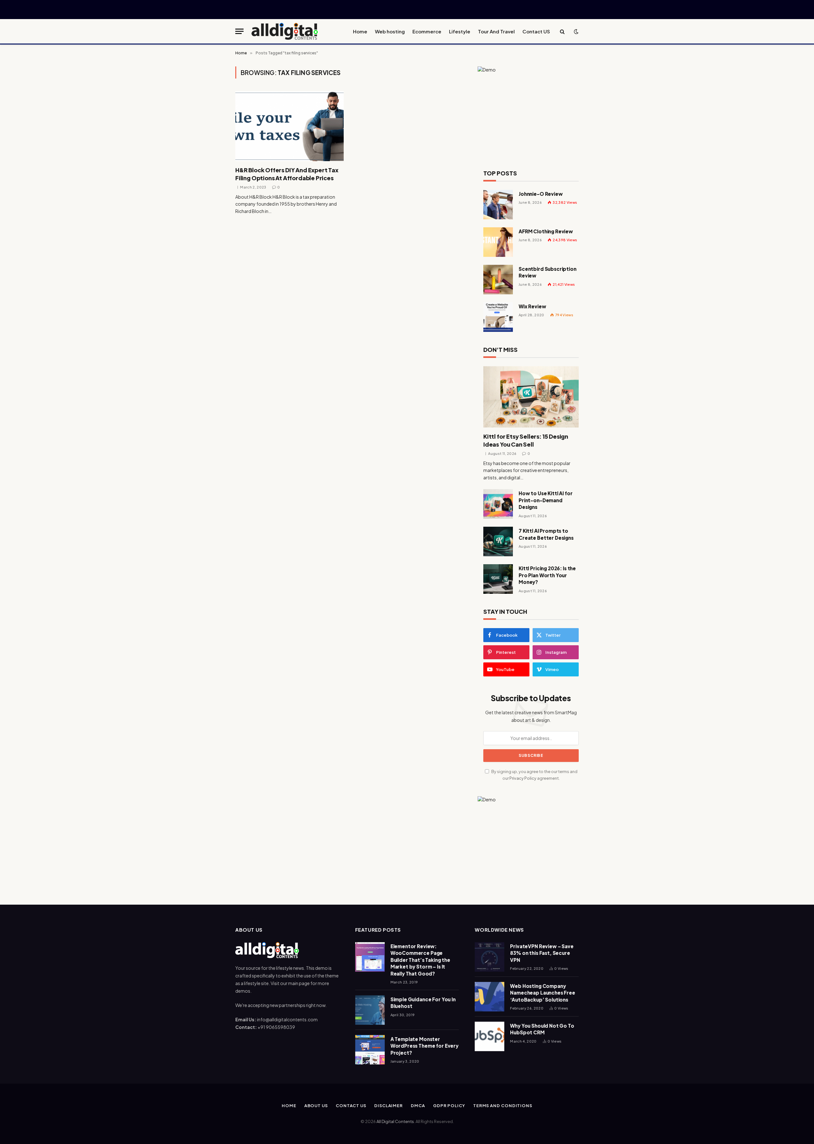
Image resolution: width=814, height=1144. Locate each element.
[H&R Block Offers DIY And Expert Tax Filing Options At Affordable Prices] (289, 126)
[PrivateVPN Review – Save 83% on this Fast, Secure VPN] (489, 957)
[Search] (562, 31)
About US (316, 1105)
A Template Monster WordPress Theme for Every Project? (424, 1046)
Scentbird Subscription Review (547, 272)
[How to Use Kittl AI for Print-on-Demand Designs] (498, 504)
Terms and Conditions (502, 1105)
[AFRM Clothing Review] (498, 242)
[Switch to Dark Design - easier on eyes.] (575, 31)
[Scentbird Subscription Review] (498, 279)
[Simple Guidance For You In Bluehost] (370, 1010)
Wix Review (532, 306)
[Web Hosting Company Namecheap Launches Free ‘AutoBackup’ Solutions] (489, 996)
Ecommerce (426, 31)
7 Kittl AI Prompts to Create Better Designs (546, 534)
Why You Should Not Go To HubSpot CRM (542, 1029)
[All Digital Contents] (285, 31)
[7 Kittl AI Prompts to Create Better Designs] (498, 541)
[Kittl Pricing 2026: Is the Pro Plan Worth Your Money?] (498, 579)
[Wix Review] (498, 317)
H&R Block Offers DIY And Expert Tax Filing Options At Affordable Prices (286, 173)
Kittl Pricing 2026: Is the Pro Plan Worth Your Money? (547, 575)
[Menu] (239, 31)
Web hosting (390, 31)
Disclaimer (388, 1105)
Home (360, 31)
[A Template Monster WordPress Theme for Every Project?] (370, 1050)
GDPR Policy (449, 1105)
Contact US (536, 31)
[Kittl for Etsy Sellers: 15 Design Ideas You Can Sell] (531, 397)
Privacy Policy (522, 778)
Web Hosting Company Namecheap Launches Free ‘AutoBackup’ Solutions (542, 993)
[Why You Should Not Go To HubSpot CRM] (489, 1036)
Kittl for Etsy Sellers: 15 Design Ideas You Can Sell (525, 440)
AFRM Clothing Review (546, 231)
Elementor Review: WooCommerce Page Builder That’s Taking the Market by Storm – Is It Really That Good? (420, 959)
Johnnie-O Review (541, 194)
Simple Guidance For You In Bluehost (423, 1002)
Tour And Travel (496, 31)
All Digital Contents (395, 1121)
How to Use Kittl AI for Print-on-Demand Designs (546, 500)
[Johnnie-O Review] (498, 204)
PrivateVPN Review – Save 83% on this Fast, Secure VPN (541, 953)
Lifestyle (459, 31)
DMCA (418, 1105)
